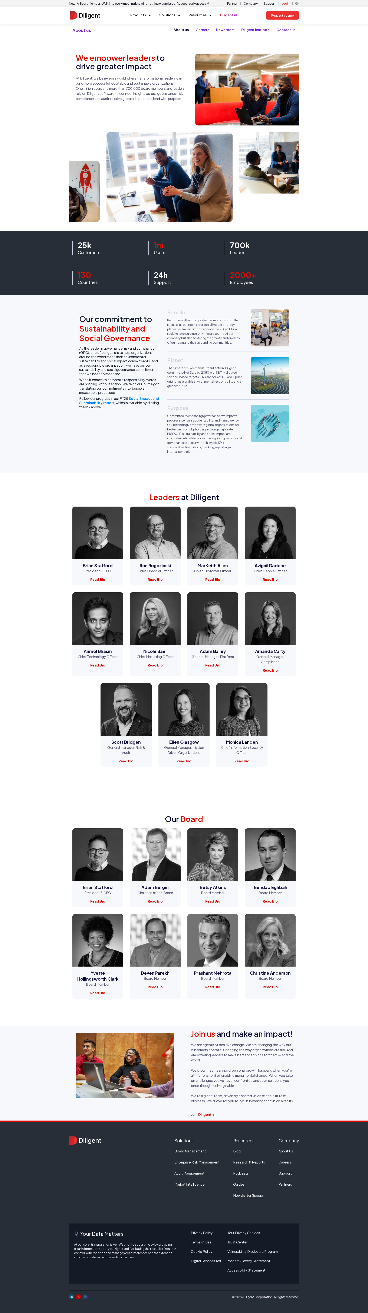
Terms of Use (201, 1242)
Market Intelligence (189, 1184)
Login (285, 3)
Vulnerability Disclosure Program (252, 1251)
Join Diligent (201, 1114)
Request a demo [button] (282, 15)
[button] (297, 3)
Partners (285, 1184)
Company (251, 3)
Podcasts (241, 1173)
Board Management (190, 1151)
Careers (202, 29)
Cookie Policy (201, 1251)
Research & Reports (249, 1162)
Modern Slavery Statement (248, 1261)
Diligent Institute (255, 29)
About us (181, 29)
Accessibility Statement (246, 1270)
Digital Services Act (206, 1261)
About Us (286, 1151)
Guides (238, 1184)
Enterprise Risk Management (197, 1162)
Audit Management (189, 1173)
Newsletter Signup (248, 1195)
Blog (237, 1151)
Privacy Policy (202, 1232)
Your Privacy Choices (243, 1232)
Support (270, 3)
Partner (232, 3)
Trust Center (237, 1242)
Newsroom (225, 29)
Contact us (286, 29)
